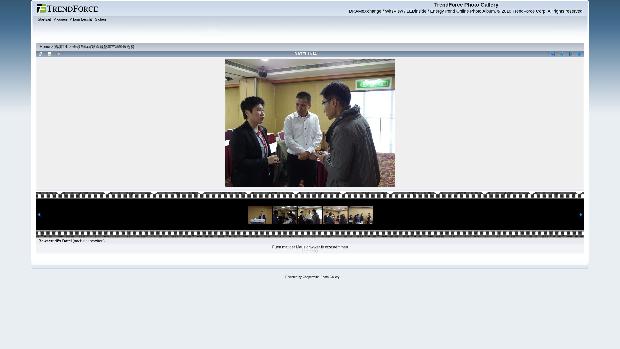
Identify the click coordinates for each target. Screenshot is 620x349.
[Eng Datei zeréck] (570, 54)
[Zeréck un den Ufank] (552, 54)
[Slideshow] (58, 54)
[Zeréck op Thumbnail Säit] (40, 54)
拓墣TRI (61, 47)
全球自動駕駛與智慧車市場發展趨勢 (103, 47)
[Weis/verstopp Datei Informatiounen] (49, 54)
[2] (307, 251)
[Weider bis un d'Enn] (579, 54)
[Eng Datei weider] (561, 54)
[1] (303, 251)
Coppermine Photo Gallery (321, 277)
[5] (316, 251)
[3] (310, 251)
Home (45, 47)
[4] (313, 251)
